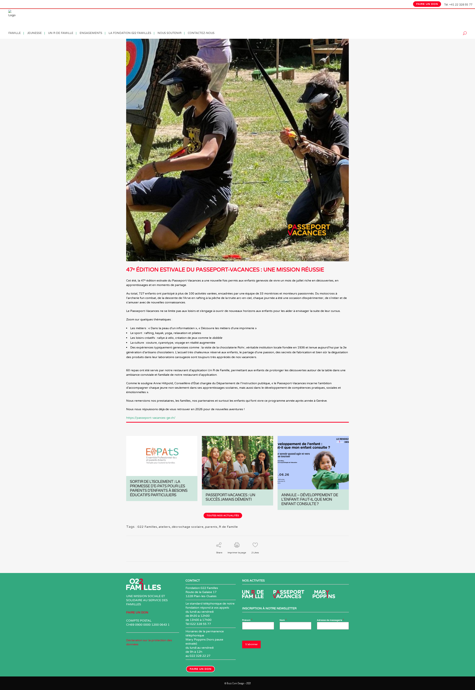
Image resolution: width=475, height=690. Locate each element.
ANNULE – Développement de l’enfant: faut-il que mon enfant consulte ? (309, 499)
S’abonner (251, 644)
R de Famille (228, 527)
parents (211, 527)
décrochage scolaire (188, 527)
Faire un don (427, 4)
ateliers (164, 527)
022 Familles (147, 527)
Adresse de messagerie (330, 620)
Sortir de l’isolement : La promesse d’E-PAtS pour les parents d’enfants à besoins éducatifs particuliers (158, 488)
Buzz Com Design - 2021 (239, 683)
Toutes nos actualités (223, 515)
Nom (283, 620)
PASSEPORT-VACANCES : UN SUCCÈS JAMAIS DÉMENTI (230, 497)
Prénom (247, 620)
